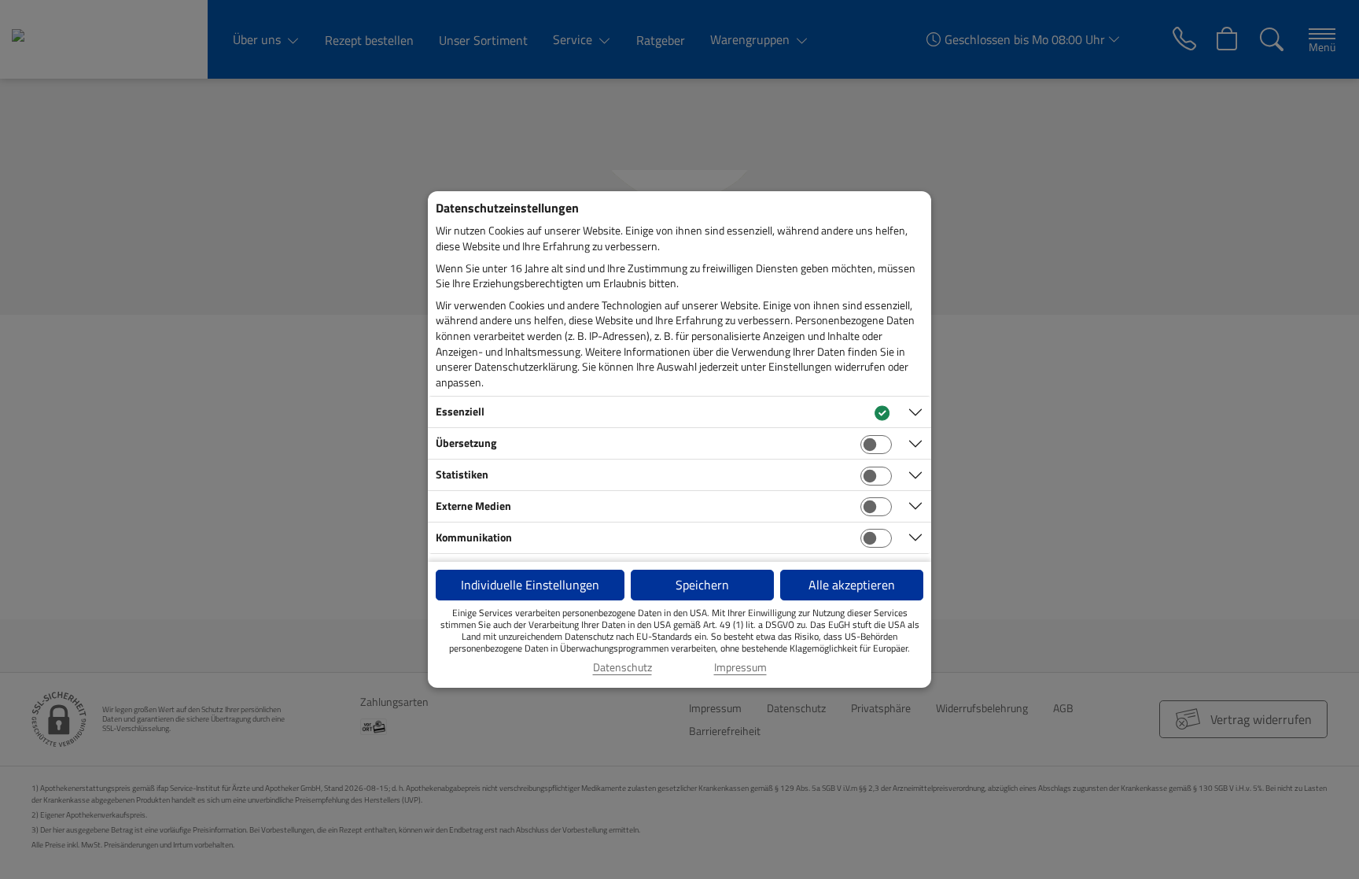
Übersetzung (466, 442)
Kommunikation (474, 537)
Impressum (740, 667)
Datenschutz (622, 667)
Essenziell (460, 411)
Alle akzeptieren (851, 584)
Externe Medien (473, 505)
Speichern (702, 584)
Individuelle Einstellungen (530, 584)
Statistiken (462, 474)
